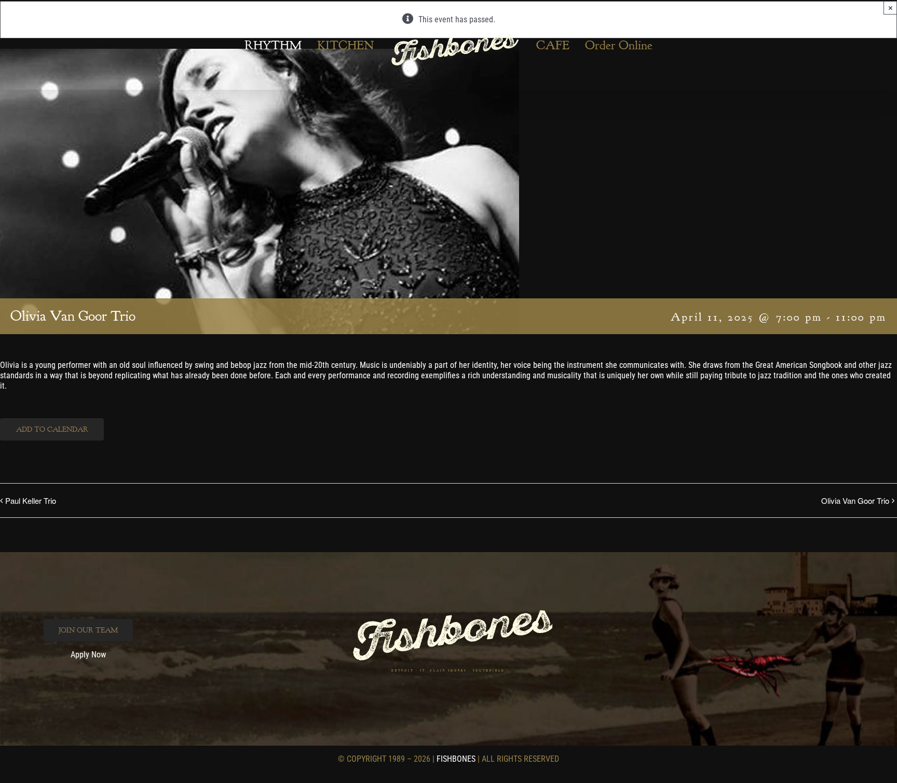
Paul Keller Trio (30, 500)
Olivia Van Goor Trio (855, 500)
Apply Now (88, 655)
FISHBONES (456, 759)
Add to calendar (52, 429)
